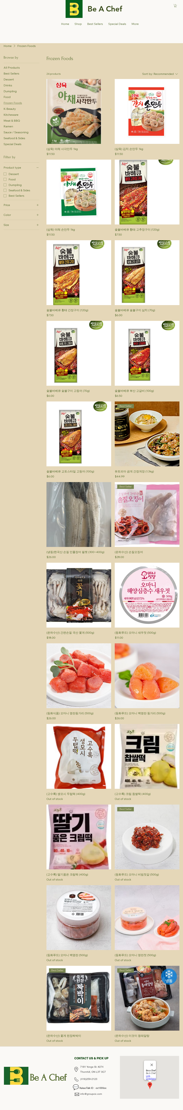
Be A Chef (105, 8)
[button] (175, 5)
